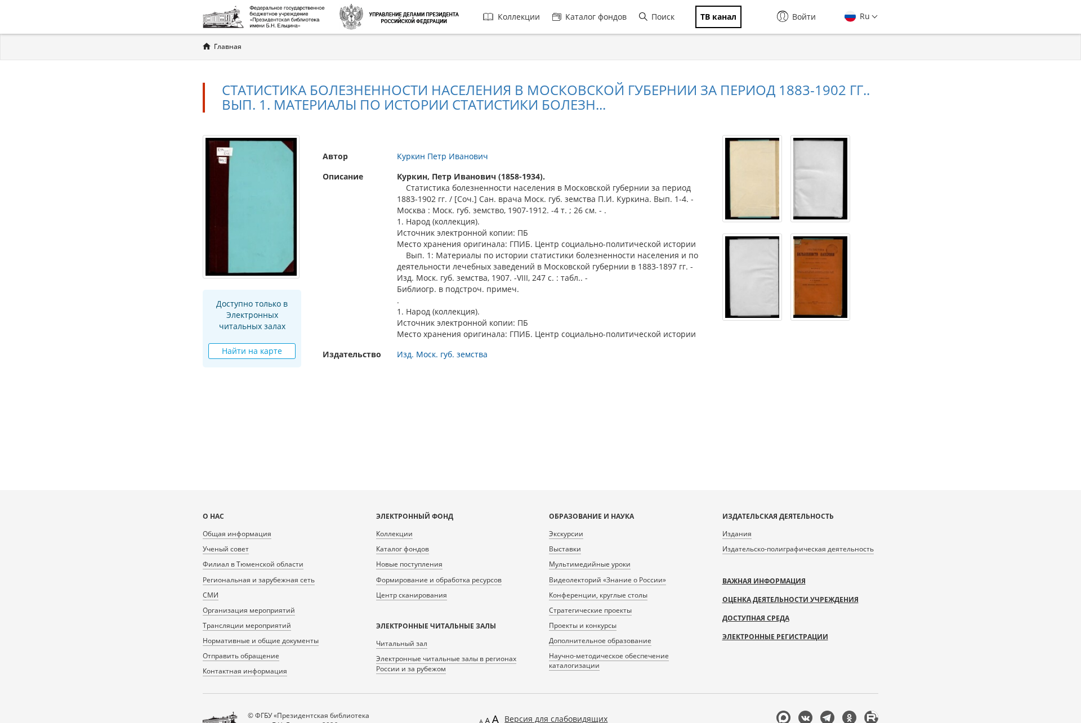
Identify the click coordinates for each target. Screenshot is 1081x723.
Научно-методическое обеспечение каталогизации (609, 660)
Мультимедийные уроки (590, 564)
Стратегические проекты (590, 610)
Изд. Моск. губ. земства (442, 354)
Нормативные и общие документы (261, 640)
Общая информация (237, 533)
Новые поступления (409, 564)
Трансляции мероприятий (247, 625)
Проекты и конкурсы (583, 625)
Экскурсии (566, 533)
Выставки (565, 549)
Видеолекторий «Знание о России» (607, 580)
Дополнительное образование (600, 640)
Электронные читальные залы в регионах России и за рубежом (446, 663)
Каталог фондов (596, 16)
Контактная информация (245, 671)
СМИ (210, 595)
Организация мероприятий (249, 610)
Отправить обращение (241, 656)
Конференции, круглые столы (598, 595)
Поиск (662, 16)
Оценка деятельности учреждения (790, 599)
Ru (863, 16)
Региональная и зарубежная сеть (259, 580)
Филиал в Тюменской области (253, 564)
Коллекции (519, 16)
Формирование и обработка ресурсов (439, 580)
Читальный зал (401, 643)
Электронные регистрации (775, 636)
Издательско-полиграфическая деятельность (798, 549)
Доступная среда (755, 618)
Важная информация (764, 581)
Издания (737, 533)
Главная (228, 46)
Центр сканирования (411, 595)
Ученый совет (226, 549)
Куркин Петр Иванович (442, 156)
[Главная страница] (266, 17)
